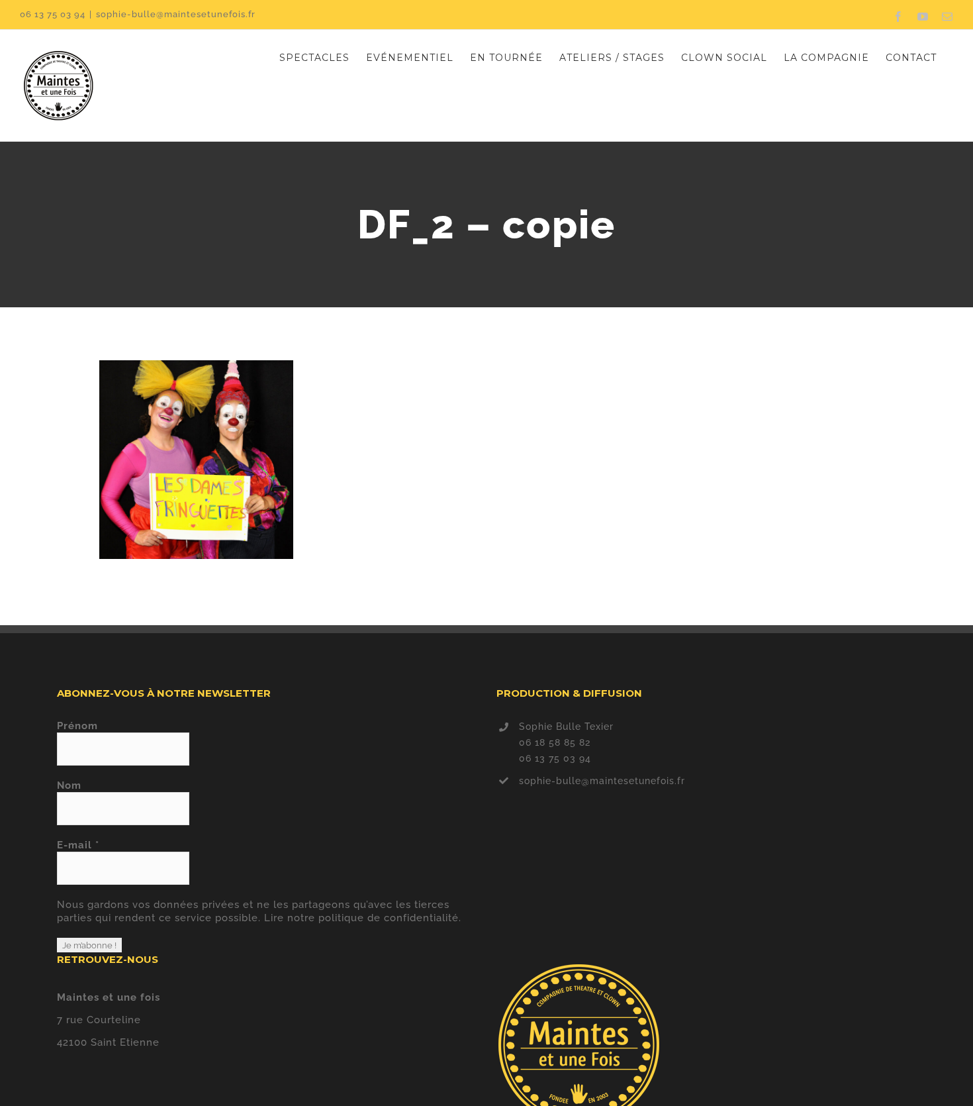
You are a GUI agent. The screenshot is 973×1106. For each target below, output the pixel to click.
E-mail (78, 845)
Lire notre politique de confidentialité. (362, 918)
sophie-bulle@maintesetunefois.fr (175, 14)
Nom (69, 785)
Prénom (77, 726)
